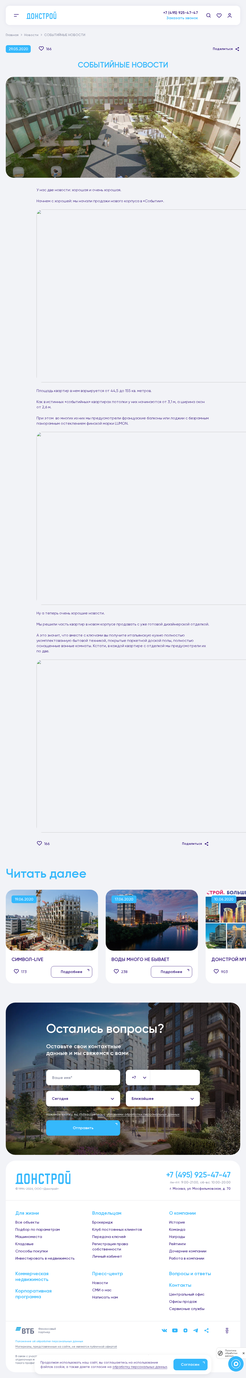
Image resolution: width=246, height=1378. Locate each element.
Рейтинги (177, 1244)
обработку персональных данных (139, 1367)
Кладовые (24, 1244)
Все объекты (27, 1222)
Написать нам (105, 1297)
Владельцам (106, 1213)
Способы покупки (31, 1251)
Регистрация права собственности (110, 1246)
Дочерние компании (187, 1251)
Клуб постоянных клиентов (117, 1229)
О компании (182, 1213)
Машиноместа (28, 1236)
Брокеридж (102, 1222)
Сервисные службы (186, 1308)
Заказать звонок (182, 20)
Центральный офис (186, 1294)
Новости (31, 35)
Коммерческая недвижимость (32, 1276)
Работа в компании (186, 1258)
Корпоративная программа (33, 1293)
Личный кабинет (107, 1256)
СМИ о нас (101, 1290)
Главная (12, 35)
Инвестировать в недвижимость (45, 1258)
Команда (177, 1229)
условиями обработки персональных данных (142, 1114)
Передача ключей (109, 1236)
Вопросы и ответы (190, 1273)
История (177, 1222)
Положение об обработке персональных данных (49, 1341)
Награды (177, 1236)
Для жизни (27, 1213)
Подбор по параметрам (37, 1229)
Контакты (180, 1285)
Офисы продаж (183, 1301)
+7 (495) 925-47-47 (180, 12)
